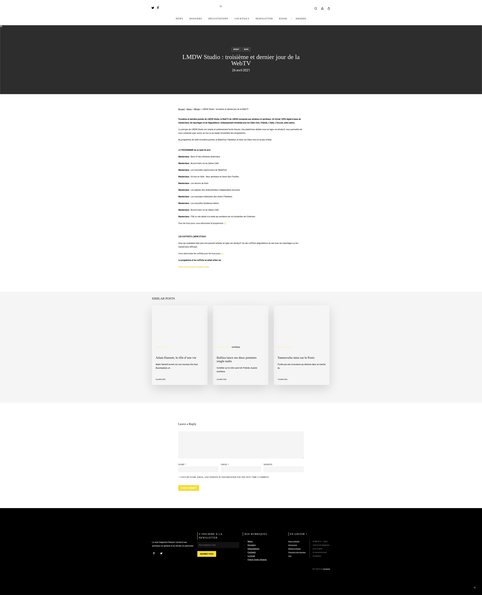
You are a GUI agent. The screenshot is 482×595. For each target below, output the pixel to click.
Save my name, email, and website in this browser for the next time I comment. (225, 477)
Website (268, 464)
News (246, 49)
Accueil (181, 109)
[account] (322, 8)
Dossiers (252, 545)
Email (225, 464)
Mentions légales (294, 549)
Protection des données (297, 552)
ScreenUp (326, 569)
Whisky (236, 49)
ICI (224, 223)
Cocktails (252, 552)
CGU (289, 556)
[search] (315, 8)
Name (182, 464)
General (236, 347)
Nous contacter (293, 541)
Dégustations (253, 549)
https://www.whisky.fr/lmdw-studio (193, 267)
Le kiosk (251, 556)
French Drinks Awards (257, 559)
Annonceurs (292, 545)
